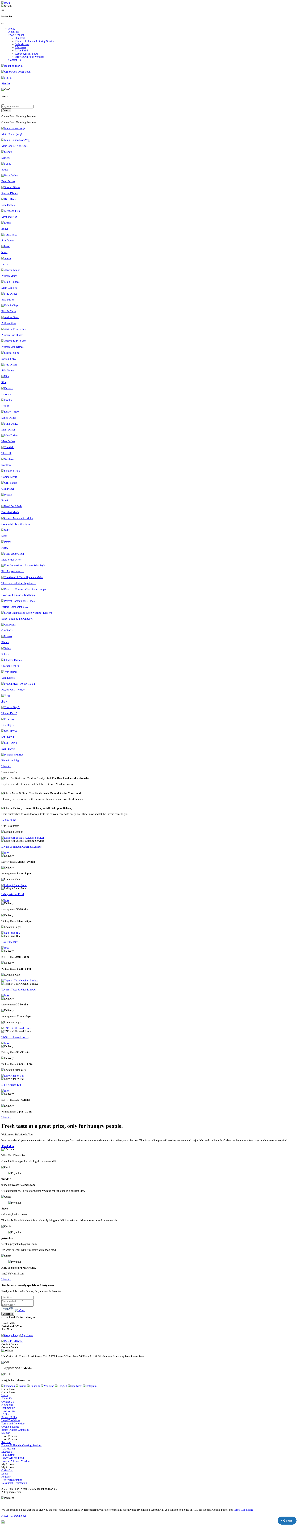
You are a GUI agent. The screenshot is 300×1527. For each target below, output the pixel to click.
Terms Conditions (243, 1509)
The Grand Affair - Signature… (18, 583)
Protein (5, 500)
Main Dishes (8, 429)
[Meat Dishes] (9, 435)
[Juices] (6, 258)
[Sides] (5, 530)
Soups (4, 169)
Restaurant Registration (14, 1482)
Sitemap (5, 1432)
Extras (4, 228)
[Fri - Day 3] (8, 719)
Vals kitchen (22, 44)
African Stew (8, 323)
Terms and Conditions (13, 1423)
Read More (7, 1146)
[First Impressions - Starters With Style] (23, 565)
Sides (4, 535)
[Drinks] (6, 400)
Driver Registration (11, 1479)
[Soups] (6, 163)
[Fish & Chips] (10, 305)
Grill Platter (7, 488)
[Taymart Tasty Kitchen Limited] (19, 980)
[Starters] (6, 151)
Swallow (6, 465)
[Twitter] (21, 1385)
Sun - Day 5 (8, 748)
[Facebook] (8, 1385)
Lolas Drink (21, 50)
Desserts (6, 394)
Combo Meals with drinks (15, 524)
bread (4, 252)
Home (11, 28)
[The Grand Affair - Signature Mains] (22, 577)
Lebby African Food (26, 53)
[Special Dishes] (10, 187)
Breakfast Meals (10, 512)
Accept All (7, 1515)
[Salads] (6, 648)
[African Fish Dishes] (13, 329)
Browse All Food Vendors (29, 56)
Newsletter (7, 1404)
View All (6, 766)
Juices (4, 264)
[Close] (2, 23)
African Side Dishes (12, 346)
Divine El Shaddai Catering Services (35, 41)
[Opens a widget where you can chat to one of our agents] (287, 1521)
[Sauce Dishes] (10, 411)
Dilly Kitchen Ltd (11, 1084)
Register (5, 1476)
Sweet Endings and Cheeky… (18, 618)
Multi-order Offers (11, 559)
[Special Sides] (10, 352)
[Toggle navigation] (2, 10)
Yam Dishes (8, 677)
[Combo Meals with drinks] (17, 518)
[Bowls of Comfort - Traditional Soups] (23, 589)
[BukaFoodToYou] (12, 65)
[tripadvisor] (75, 1385)
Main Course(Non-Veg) (14, 145)
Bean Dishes (8, 181)
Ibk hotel (20, 37)
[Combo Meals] (10, 470)
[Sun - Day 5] (9, 742)
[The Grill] (7, 447)
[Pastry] (6, 541)
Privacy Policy (9, 1417)
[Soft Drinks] (9, 234)
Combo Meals (9, 476)
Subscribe (8, 1314)
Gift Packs (7, 630)
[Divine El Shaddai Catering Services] (22, 837)
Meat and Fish (9, 216)
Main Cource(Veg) (11, 134)
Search (6, 110)
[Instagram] (90, 1385)
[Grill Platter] (9, 482)
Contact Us (14, 59)
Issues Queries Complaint (15, 1429)
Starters (5, 157)
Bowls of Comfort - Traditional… (19, 595)
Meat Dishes (8, 441)
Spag (4, 701)
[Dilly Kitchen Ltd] (12, 1075)
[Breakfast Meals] (11, 506)
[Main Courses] (10, 281)
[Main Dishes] (9, 423)
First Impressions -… (12, 571)
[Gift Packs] (8, 624)
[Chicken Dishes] (11, 660)
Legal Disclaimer (10, 1420)
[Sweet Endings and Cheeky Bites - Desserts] (26, 612)
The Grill (6, 453)
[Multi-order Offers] (12, 553)
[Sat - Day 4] (9, 730)
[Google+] (61, 1385)
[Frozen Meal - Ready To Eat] (18, 683)
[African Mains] (10, 270)
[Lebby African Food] (14, 885)
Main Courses (9, 287)
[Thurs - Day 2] (10, 707)
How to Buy (8, 1411)
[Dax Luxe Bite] (10, 932)
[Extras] (6, 222)
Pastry (4, 547)
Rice (3, 382)
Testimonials (8, 1407)
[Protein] (6, 494)
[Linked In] (33, 1385)
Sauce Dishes (8, 417)
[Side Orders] (9, 364)
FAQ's (5, 1414)
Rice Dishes (8, 205)
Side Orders (7, 370)
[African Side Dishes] (13, 340)
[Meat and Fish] (10, 210)
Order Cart (7, 1470)
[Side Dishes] (9, 293)
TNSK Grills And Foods (14, 1037)
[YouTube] (47, 1385)
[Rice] (5, 376)
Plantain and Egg (10, 760)
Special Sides (8, 358)
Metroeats (20, 47)
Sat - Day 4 (7, 736)
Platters (5, 642)
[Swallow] (7, 459)
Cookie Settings (10, 1426)
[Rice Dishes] (9, 199)
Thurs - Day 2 (9, 713)
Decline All (20, 1515)
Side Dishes (7, 299)
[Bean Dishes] (9, 175)
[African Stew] (10, 317)
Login (4, 1473)
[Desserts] (7, 388)
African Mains (9, 275)
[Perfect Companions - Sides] (18, 600)
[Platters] (6, 636)
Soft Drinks (7, 240)
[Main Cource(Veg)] (13, 128)
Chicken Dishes (10, 665)
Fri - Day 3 (7, 725)
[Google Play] (9, 1335)
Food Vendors (16, 34)
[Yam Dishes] (9, 671)
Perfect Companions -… (14, 606)
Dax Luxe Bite (9, 941)
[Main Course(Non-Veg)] (15, 140)
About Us (13, 31)
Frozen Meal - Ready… (14, 689)
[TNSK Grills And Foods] (16, 1028)
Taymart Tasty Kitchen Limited (18, 989)
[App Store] (26, 1335)
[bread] (5, 246)
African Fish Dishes (12, 335)
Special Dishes (9, 193)
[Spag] (5, 695)
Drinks (5, 405)
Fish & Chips (8, 311)
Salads (5, 654)
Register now (8, 819)
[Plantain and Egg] (12, 754)
